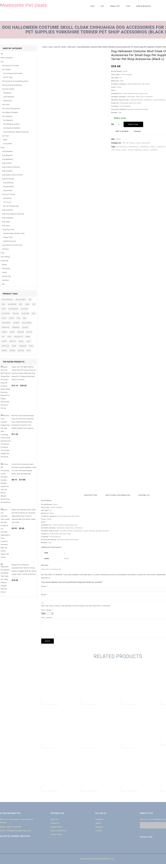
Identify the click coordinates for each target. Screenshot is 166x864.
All (2, 54)
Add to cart (133, 124)
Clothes (24, 309)
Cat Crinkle (7, 144)
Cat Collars (6, 69)
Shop (118, 150)
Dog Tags (6, 222)
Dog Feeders (7, 171)
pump (28, 337)
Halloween (72, 47)
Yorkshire (154, 150)
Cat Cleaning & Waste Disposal (16, 132)
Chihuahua (144, 147)
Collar (16, 313)
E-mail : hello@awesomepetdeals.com (15, 831)
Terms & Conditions (58, 831)
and (3, 304)
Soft (29, 341)
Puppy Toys (8, 237)
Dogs (4, 318)
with (29, 350)
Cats (4, 309)
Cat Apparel (8, 120)
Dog (93, 6)
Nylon (29, 332)
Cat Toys (5, 136)
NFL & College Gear (11, 206)
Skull (124, 150)
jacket (25, 327)
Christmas (7, 93)
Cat (102, 6)
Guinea (16, 323)
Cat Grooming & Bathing (12, 85)
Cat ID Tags (8, 77)
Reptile (13, 341)
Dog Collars (7, 163)
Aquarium (12, 304)
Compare (137, 131)
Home (44, 47)
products (18, 337)
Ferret (4, 272)
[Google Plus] (157, 843)
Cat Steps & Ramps (10, 112)
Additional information (117, 495)
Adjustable (21, 299)
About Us (54, 819)
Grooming (6, 323)
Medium (20, 332)
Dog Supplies (7, 218)
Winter (21, 350)
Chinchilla (6, 268)
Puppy (4, 341)
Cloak (152, 147)
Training (22, 346)
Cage (27, 304)
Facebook (99, 819)
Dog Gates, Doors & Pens (12, 175)
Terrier (145, 150)
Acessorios (133, 147)
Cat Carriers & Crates (10, 65)
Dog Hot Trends (60, 47)
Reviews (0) (144, 495)
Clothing (6, 313)
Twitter (98, 823)
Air (30, 299)
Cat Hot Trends (128, 143)
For (24, 318)
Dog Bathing (8, 183)
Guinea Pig (6, 276)
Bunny (4, 264)
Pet (113, 150)
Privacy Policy (56, 827)
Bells (5, 140)
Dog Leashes (7, 210)
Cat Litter (5, 104)
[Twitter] (147, 843)
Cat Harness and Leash (12, 73)
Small (130, 150)
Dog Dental (7, 190)
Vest (31, 346)
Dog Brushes (8, 186)
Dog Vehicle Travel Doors (12, 245)
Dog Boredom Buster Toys (14, 233)
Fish (128, 6)
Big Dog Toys (8, 229)
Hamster (5, 280)
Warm (4, 350)
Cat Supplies (7, 116)
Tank (14, 346)
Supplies (137, 150)
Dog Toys (6, 225)
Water (12, 350)
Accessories (122, 147)
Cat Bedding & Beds (11, 124)
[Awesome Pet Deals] (23, 5)
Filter (11, 318)
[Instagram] (162, 843)
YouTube (98, 831)
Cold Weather (8, 97)
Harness (5, 249)
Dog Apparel (7, 155)
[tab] (91, 495)
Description (90, 495)
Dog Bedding (7, 159)
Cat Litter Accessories (11, 108)
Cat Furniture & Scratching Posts (15, 81)
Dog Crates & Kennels (11, 167)
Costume (160, 147)
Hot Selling (5, 257)
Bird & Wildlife (143, 6)
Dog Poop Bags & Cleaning (13, 214)
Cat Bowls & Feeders (11, 128)
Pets (9, 337)
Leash (12, 332)
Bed (20, 304)
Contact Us (55, 823)
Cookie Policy (56, 834)
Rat (3, 284)
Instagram (99, 827)
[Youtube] (152, 843)
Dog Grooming (8, 179)
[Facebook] (142, 843)
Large (4, 332)
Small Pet (115, 6)
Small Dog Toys (9, 241)
